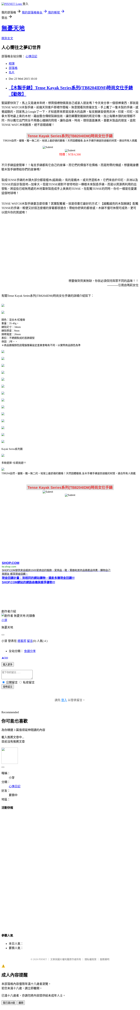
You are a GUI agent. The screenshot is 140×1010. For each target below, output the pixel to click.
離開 (21, 1002)
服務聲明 (104, 959)
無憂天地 (13, 28)
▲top (4, 657)
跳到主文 (7, 38)
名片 (12, 72)
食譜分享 (30, 651)
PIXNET (43, 959)
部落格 (13, 68)
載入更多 (7, 664)
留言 (30, 640)
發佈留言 (7, 686)
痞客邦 (22, 640)
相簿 (12, 63)
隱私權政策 (90, 959)
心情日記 (31, 56)
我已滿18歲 (9, 1002)
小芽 (4, 620)
